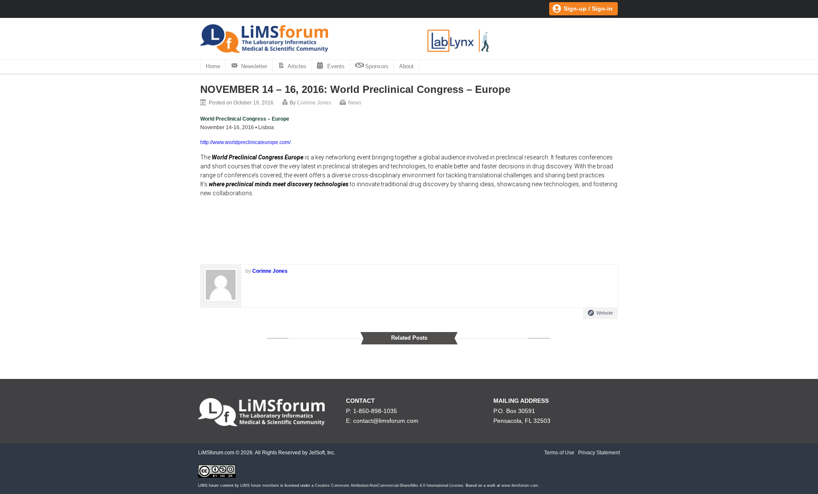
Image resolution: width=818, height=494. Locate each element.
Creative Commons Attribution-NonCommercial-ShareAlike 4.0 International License (389, 485)
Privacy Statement (599, 453)
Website (604, 312)
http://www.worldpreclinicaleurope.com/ (245, 142)
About (406, 66)
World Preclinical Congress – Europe (244, 119)
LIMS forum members (259, 485)
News (354, 103)
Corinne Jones (314, 103)
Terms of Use (559, 453)
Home (213, 66)
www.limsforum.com (519, 485)
